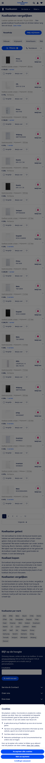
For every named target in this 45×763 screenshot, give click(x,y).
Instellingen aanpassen (22, 761)
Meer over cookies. (33, 745)
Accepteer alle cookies (22, 751)
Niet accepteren (22, 757)
